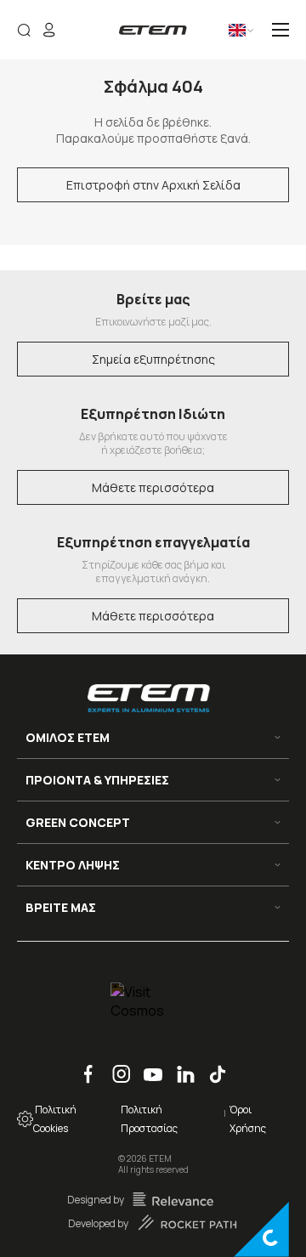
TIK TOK (210, 1065)
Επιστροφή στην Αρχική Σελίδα (153, 185)
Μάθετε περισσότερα (153, 487)
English (224, 36)
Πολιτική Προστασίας (149, 1118)
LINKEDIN (179, 1065)
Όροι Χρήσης (248, 1118)
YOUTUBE (147, 1065)
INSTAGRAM (115, 1065)
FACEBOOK (82, 1065)
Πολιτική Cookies (54, 1118)
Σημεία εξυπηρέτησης (153, 359)
